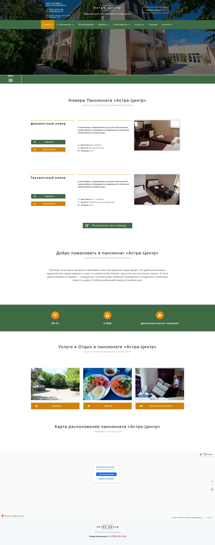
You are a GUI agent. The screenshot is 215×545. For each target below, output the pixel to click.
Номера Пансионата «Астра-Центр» (107, 100)
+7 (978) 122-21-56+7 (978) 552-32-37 (54, 10)
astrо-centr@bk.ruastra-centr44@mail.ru (56, 4)
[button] (155, 10)
